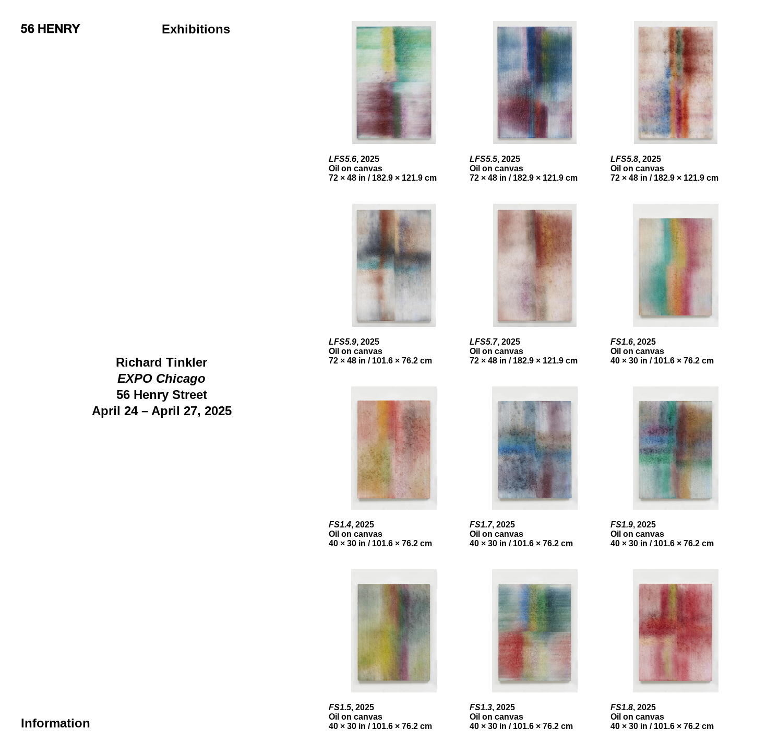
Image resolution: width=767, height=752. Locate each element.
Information (55, 723)
